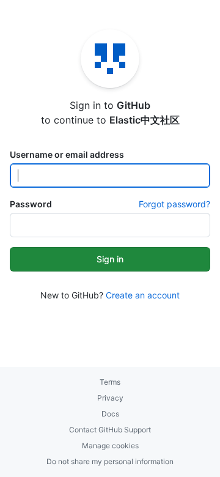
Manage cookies (110, 445)
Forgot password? (174, 204)
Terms (110, 381)
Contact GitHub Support (110, 429)
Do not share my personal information (110, 461)
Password (31, 204)
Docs (110, 413)
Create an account (143, 295)
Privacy (110, 397)
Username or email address (67, 154)
